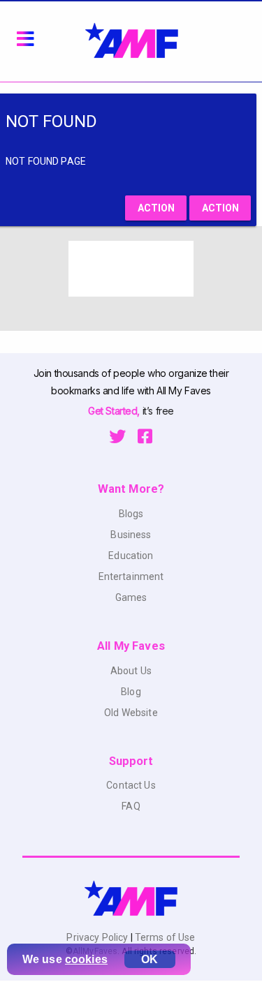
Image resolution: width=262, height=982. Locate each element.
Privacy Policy (98, 937)
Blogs (131, 513)
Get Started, (115, 411)
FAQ (131, 806)
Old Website (131, 712)
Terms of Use (164, 937)
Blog (131, 691)
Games (131, 597)
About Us (131, 670)
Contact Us (130, 785)
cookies (86, 959)
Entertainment (131, 576)
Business (130, 534)
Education (130, 555)
